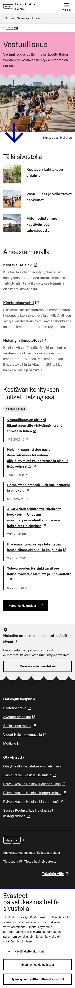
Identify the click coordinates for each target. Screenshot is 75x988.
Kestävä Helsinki (21, 265)
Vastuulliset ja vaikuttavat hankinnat (49, 196)
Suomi (9, 18)
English (37, 18)
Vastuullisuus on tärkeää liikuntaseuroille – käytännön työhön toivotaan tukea (39, 425)
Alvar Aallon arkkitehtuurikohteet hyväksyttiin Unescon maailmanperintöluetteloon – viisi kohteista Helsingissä (39, 517)
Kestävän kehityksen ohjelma (44, 172)
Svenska (23, 18)
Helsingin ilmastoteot (25, 340)
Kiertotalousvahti (21, 302)
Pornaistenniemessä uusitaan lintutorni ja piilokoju (39, 487)
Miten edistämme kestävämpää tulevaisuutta (41, 224)
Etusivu (12, 27)
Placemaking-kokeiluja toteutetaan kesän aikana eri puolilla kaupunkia (39, 547)
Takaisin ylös (53, 873)
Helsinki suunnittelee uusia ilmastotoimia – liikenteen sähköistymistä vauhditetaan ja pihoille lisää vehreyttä (39, 458)
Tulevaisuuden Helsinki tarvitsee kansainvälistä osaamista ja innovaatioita (39, 574)
